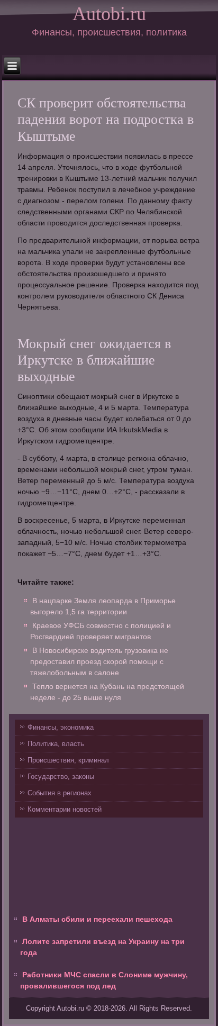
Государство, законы (61, 776)
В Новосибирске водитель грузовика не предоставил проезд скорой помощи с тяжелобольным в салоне (99, 661)
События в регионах (60, 793)
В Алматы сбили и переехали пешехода (97, 919)
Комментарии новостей (65, 809)
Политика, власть (56, 744)
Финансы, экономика (61, 727)
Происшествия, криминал (68, 760)
